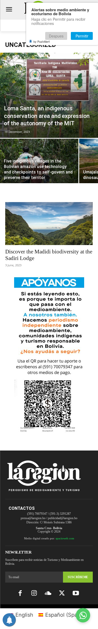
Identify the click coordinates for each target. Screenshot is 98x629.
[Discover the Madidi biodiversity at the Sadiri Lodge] (49, 223)
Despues (56, 36)
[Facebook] (20, 593)
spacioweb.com (65, 538)
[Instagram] (34, 593)
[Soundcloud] (48, 593)
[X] (61, 593)
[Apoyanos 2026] (49, 431)
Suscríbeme (78, 577)
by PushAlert (41, 41)
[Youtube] (75, 593)
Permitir (82, 36)
